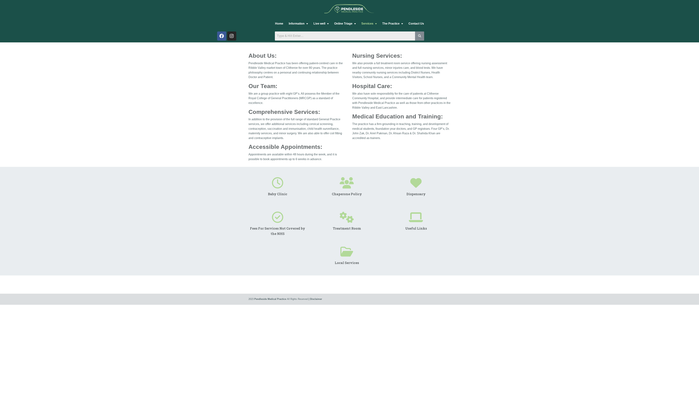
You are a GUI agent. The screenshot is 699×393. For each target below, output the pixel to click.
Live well (319, 23)
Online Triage (343, 23)
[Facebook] (221, 36)
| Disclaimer (315, 299)
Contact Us (416, 23)
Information (297, 23)
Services (367, 23)
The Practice (391, 23)
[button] (298, 23)
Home (279, 23)
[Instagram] (231, 36)
